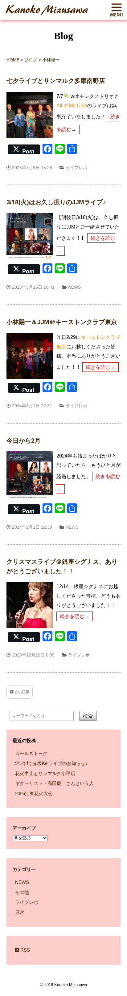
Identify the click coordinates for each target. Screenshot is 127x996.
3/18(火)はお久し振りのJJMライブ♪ (56, 202)
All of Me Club (71, 105)
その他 (22, 892)
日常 (19, 912)
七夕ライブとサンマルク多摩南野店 (55, 80)
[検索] (94, 736)
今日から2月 (23, 440)
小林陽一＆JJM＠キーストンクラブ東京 (61, 322)
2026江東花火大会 (34, 793)
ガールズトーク (31, 753)
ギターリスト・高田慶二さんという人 (54, 783)
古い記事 (21, 692)
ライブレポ (76, 167)
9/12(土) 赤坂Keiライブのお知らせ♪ (51, 763)
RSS (24, 950)
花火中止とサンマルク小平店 (45, 773)
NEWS (74, 287)
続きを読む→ (100, 367)
